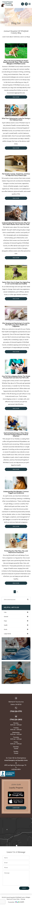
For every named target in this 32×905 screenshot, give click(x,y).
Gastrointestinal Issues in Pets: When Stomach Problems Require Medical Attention (16, 434)
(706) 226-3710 (16, 711)
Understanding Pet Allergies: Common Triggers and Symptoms (16, 492)
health (5, 625)
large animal (7, 633)
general (6, 616)
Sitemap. (23, 899)
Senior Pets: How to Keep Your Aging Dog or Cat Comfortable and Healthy (16, 283)
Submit (24, 888)
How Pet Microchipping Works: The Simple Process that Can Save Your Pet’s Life (16, 377)
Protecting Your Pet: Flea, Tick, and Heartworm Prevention (16, 551)
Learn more (16, 807)
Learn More (11, 650)
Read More (16, 97)
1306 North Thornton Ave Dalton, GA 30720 (16, 703)
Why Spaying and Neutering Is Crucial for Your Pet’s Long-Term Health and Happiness (16, 324)
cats (5, 612)
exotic (5, 629)
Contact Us (11, 675)
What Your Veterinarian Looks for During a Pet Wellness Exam (16, 119)
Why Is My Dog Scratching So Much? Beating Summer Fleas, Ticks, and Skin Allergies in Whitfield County (16, 62)
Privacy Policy (16, 899)
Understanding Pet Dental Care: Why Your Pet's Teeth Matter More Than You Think (16, 223)
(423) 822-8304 (16, 769)
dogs (5, 621)
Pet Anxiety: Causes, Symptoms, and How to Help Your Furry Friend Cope (16, 174)
